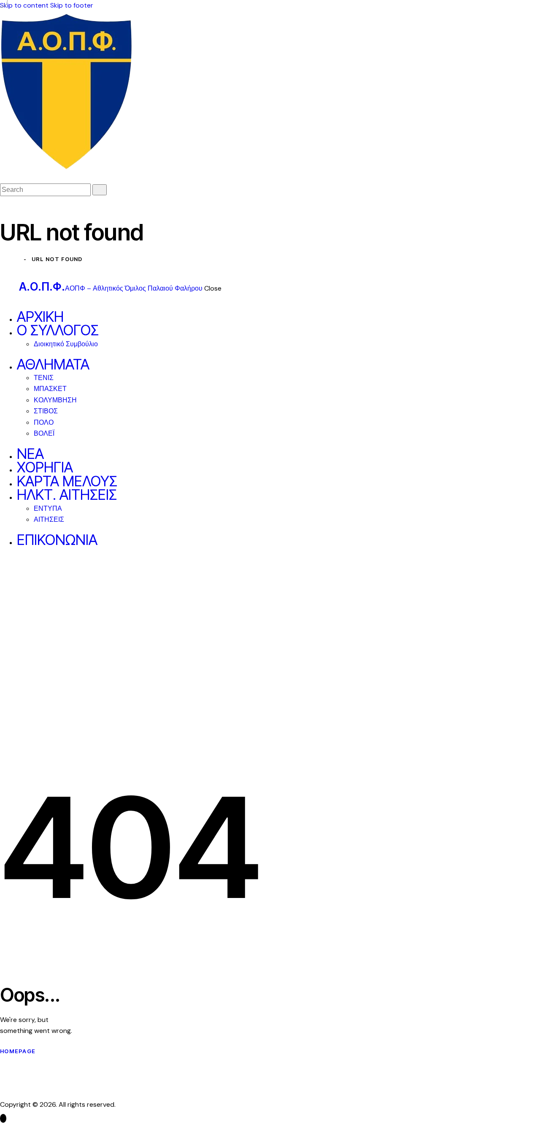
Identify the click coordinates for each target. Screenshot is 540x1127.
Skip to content (24, 5)
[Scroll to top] (3, 1118)
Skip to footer (71, 5)
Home (9, 259)
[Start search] (99, 189)
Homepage (17, 1051)
